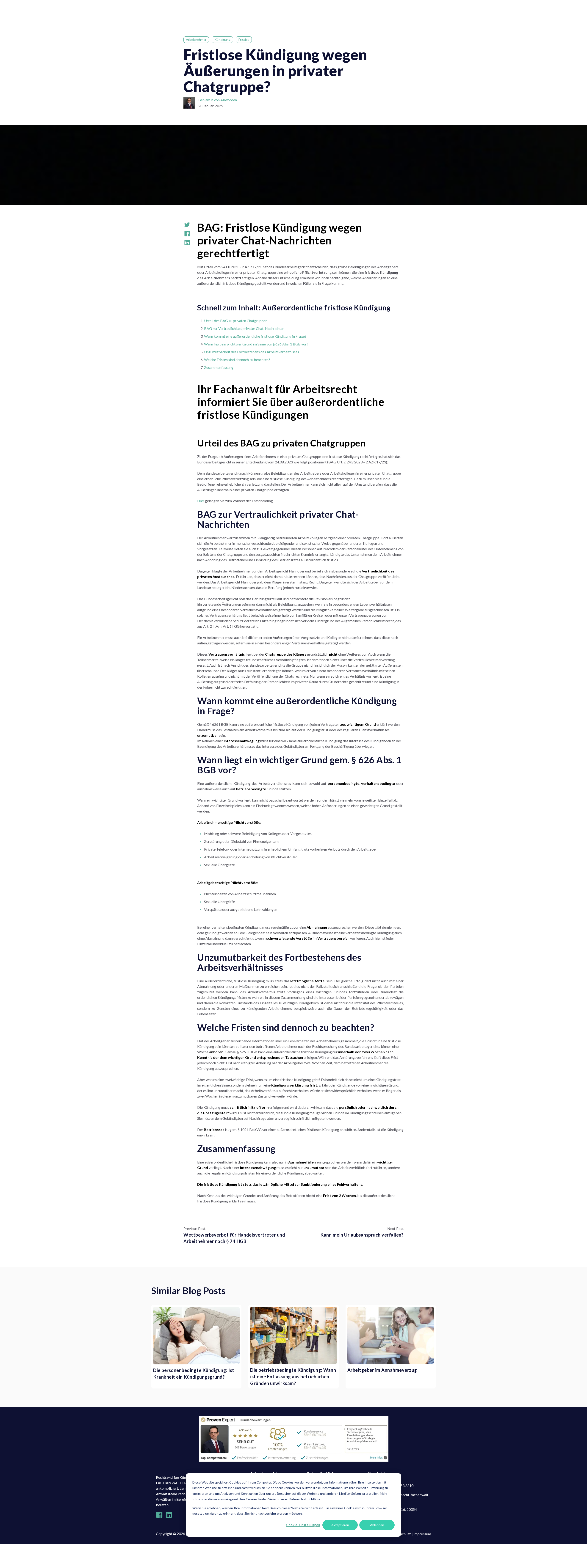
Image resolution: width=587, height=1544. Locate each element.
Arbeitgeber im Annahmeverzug (382, 1370)
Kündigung (222, 39)
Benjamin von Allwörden (217, 100)
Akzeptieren (340, 1525)
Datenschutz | (402, 1534)
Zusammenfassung (218, 367)
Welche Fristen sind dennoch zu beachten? (237, 359)
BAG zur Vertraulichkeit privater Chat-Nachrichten (244, 328)
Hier (200, 500)
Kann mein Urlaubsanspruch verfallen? (362, 1234)
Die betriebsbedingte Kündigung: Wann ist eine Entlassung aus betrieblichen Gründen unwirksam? (293, 1376)
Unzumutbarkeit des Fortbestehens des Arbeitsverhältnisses (251, 352)
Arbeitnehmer (196, 39)
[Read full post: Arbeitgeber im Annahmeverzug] (390, 1335)
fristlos (243, 39)
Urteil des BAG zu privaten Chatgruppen (235, 320)
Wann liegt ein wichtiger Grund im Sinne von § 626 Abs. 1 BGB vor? (256, 344)
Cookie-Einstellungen (303, 1525)
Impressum (422, 1534)
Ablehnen (377, 1525)
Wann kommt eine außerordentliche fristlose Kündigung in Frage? (255, 336)
